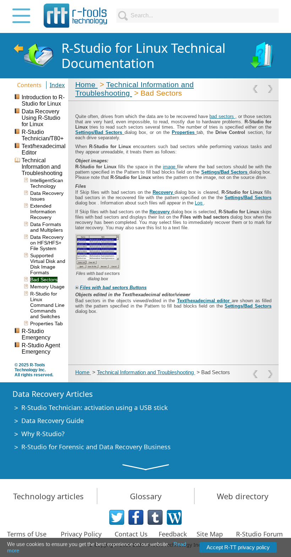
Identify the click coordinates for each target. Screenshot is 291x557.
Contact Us (131, 534)
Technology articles (48, 496)
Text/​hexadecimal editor (204, 300)
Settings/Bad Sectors (100, 132)
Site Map (210, 534)
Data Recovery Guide (52, 420)
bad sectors (222, 116)
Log (199, 203)
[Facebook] (135, 517)
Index (57, 85)
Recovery (164, 192)
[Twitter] (116, 517)
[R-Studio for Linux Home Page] (33, 55)
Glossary (145, 496)
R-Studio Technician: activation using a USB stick (94, 407)
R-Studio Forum (259, 534)
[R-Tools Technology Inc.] (76, 16)
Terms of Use (26, 534)
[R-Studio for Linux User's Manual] (263, 55)
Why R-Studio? (43, 433)
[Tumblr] (155, 517)
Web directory (242, 496)
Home (86, 84)
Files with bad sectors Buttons (113, 287)
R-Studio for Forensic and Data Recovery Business (96, 447)
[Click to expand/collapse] (76, 287)
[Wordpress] (174, 517)
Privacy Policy (81, 534)
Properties (184, 132)
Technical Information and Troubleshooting (146, 372)
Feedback (173, 534)
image (170, 166)
